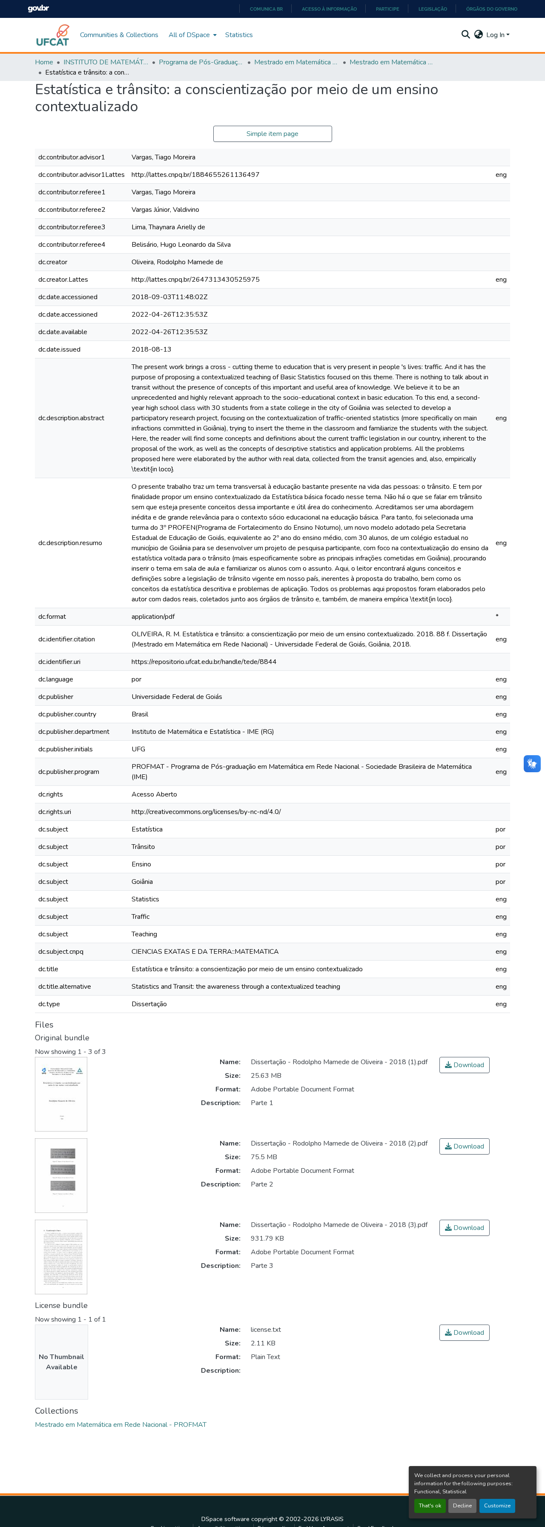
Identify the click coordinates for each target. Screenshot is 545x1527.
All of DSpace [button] (189, 35)
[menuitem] (192, 35)
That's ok (430, 1506)
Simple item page (272, 134)
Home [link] (44, 62)
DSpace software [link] (225, 1519)
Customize (497, 1506)
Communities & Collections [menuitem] (119, 35)
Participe (387, 9)
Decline (462, 1506)
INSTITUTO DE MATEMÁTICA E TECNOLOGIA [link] (106, 62)
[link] (464, 1065)
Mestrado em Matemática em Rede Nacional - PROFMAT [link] (296, 62)
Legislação (433, 9)
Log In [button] (496, 35)
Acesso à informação (329, 9)
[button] (53, 35)
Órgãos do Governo (491, 9)
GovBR (38, 9)
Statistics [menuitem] (239, 35)
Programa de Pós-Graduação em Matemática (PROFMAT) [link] (201, 62)
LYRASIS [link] (332, 1519)
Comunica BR (266, 9)
